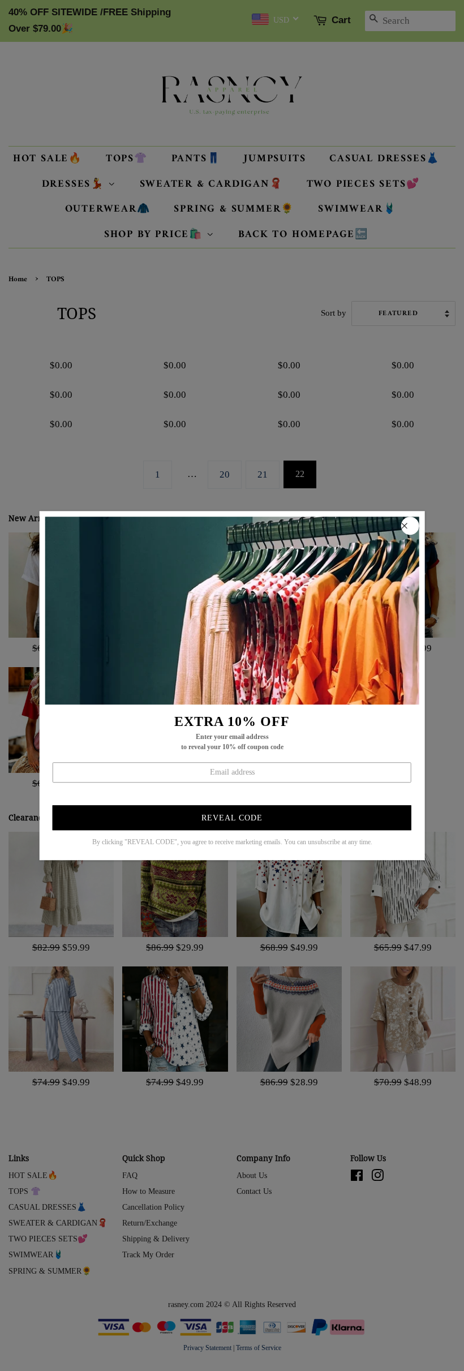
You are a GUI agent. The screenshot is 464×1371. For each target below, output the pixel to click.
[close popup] (410, 526)
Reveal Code (232, 818)
